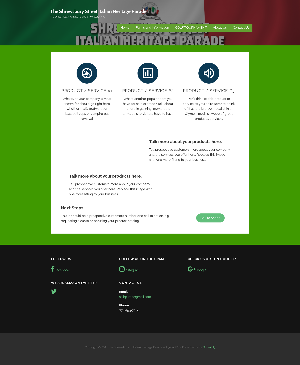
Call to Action (210, 218)
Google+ (202, 270)
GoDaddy (209, 347)
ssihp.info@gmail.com (135, 297)
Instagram (132, 270)
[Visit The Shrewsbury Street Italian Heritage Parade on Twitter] (54, 292)
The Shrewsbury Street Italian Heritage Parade (98, 11)
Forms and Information (152, 27)
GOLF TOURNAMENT (191, 27)
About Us (220, 27)
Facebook (62, 270)
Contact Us (241, 27)
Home (124, 27)
